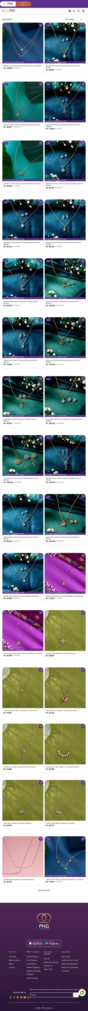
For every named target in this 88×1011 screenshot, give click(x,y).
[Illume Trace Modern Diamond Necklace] (65, 800)
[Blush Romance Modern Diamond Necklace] (65, 687)
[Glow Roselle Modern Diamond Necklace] (65, 630)
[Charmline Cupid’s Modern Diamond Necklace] (65, 744)
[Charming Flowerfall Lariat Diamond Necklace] (22, 687)
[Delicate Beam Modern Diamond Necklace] (22, 856)
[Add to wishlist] (41, 25)
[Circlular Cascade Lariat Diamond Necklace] (22, 744)
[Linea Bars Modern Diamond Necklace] (22, 800)
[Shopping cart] (83, 11)
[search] (73, 11)
